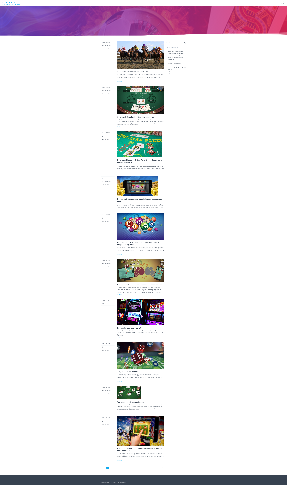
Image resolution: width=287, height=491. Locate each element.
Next (160, 467)
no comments (106, 48)
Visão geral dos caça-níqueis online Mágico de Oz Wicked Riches (176, 62)
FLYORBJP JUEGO (11, 3)
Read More (119, 81)
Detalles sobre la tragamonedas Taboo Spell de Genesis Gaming (175, 52)
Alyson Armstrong (107, 45)
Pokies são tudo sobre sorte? (129, 328)
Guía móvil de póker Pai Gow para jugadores (135, 117)
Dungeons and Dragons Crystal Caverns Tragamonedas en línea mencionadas (175, 57)
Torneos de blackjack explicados (130, 402)
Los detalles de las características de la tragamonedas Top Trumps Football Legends (177, 67)
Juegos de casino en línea (127, 371)
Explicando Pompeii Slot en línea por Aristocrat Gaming (176, 72)
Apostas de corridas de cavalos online (132, 71)
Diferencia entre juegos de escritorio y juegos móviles (139, 285)
